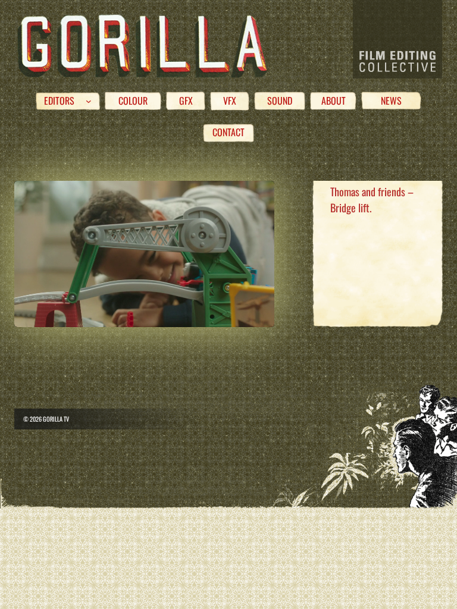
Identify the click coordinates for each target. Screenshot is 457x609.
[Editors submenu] (89, 101)
